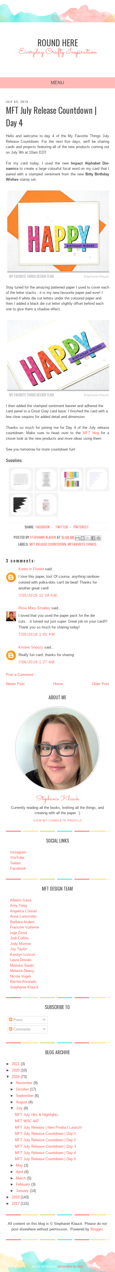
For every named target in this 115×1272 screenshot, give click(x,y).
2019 (16, 1077)
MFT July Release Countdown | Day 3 (45, 1146)
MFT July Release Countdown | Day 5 (45, 1159)
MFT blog (91, 433)
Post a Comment (19, 675)
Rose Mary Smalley (34, 608)
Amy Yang (18, 905)
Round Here (57, 42)
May (19, 1165)
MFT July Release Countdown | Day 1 (45, 1133)
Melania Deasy (22, 971)
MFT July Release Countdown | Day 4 (45, 1153)
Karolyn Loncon (22, 954)
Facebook (18, 868)
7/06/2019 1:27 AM (36, 662)
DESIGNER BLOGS (70, 1266)
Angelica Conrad (23, 911)
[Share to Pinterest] (98, 538)
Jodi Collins (19, 938)
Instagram (18, 852)
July (19, 1108)
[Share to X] (88, 538)
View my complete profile (57, 820)
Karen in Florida (31, 569)
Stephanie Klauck (57, 800)
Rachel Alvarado (23, 982)
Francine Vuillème (24, 927)
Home (58, 684)
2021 (16, 1064)
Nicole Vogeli (20, 976)
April (19, 1172)
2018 (16, 1197)
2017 (16, 1203)
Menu (57, 82)
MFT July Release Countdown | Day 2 (45, 1140)
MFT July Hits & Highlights (36, 1115)
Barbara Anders (22, 922)
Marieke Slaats (22, 965)
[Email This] (77, 538)
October (22, 1089)
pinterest (81, 526)
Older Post (100, 684)
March (21, 1178)
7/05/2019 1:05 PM (36, 634)
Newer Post (15, 684)
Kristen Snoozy (31, 647)
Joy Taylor (18, 949)
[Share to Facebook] (93, 538)
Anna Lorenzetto (23, 916)
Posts (17, 1020)
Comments (21, 1029)
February (23, 1184)
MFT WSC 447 (27, 1121)
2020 (16, 1070)
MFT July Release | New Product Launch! (48, 1127)
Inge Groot (18, 933)
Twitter (15, 863)
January (22, 1191)
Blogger (96, 1229)
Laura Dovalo (20, 960)
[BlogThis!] (82, 538)
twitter (61, 526)
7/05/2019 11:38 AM (37, 595)
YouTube (17, 857)
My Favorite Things (82, 544)
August (21, 1102)
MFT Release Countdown (48, 544)
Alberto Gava (20, 900)
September (24, 1096)
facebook (43, 526)
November (24, 1083)
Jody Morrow (20, 944)
